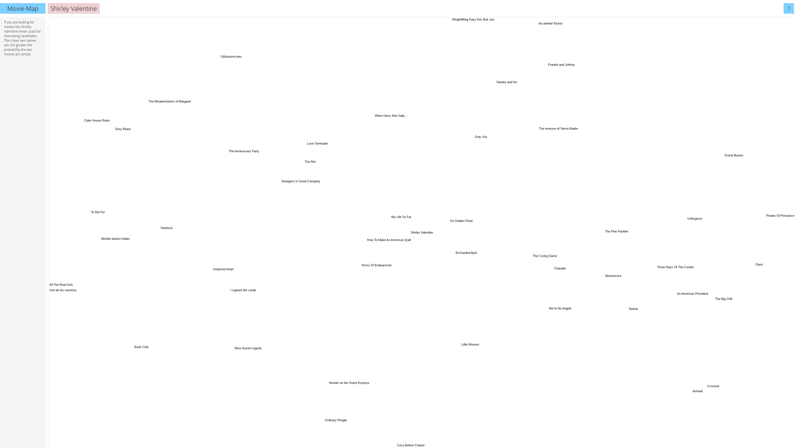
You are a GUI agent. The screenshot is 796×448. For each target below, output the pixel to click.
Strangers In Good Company (300, 182)
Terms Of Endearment (378, 265)
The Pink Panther (617, 229)
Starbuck (168, 223)
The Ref (309, 162)
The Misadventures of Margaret (164, 105)
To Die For (97, 216)
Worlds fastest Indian (117, 228)
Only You (482, 136)
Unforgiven (694, 217)
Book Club (142, 346)
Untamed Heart (224, 271)
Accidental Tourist (552, 23)
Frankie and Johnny (562, 64)
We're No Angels (561, 307)
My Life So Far (402, 216)
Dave (759, 262)
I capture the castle (242, 288)
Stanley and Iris (507, 82)
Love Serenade (315, 144)
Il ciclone (715, 384)
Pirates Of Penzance (780, 210)
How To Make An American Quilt (389, 240)
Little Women (470, 345)
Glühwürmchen (223, 59)
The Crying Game (545, 255)
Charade (561, 267)
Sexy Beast (122, 129)
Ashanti (700, 389)
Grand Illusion (746, 169)
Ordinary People (328, 419)
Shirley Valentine (422, 232)
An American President (692, 294)
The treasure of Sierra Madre (560, 129)
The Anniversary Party (242, 153)
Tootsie (634, 307)
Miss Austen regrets (244, 346)
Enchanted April (466, 252)
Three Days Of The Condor (676, 265)
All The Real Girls (61, 285)
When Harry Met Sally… (392, 115)
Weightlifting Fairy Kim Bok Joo (472, 19)
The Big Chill (720, 304)
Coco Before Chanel (409, 445)
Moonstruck (614, 275)
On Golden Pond (461, 221)
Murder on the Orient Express (350, 383)
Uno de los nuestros (62, 291)
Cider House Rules (82, 132)
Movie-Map (23, 8)
